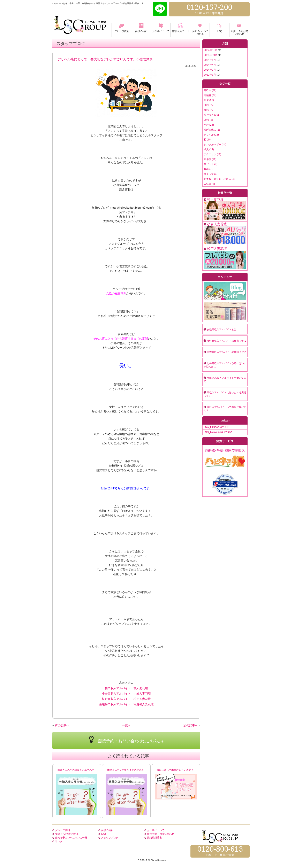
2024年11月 (210, 50)
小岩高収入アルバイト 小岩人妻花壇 (126, 693)
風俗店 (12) (210, 159)
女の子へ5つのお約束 (67, 834)
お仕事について (155, 830)
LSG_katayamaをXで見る (218, 432)
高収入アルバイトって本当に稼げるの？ (225, 409)
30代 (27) (209, 105)
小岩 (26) (209, 124)
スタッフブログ (109, 837)
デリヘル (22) (211, 134)
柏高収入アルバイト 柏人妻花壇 (126, 688)
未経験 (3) (209, 184)
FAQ (103, 834)
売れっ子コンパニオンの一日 (71, 837)
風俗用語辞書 (154, 837)
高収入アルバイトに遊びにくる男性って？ (225, 394)
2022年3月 (210, 74)
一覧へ (126, 725)
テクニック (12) (212, 154)
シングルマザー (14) (215, 144)
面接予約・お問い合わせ (160, 834)
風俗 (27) (209, 100)
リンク (58, 841)
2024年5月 (210, 60)
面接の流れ (107, 830)
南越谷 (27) (210, 95)
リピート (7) (210, 164)
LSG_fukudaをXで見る (216, 427)
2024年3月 (210, 69)
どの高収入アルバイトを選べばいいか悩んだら (225, 365)
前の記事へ (62, 725)
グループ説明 (62, 830)
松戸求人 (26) (211, 115)
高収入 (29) (210, 90)
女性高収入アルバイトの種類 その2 (226, 352)
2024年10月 (210, 55)
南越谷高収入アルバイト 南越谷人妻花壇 (126, 704)
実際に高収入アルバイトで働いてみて (225, 380)
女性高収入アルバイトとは (221, 329)
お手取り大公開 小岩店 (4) (219, 179)
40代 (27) (209, 110)
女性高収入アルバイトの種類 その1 (226, 340)
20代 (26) (209, 119)
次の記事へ (190, 725)
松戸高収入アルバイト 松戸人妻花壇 (126, 698)
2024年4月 (210, 64)
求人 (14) (209, 149)
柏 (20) (207, 139)
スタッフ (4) (210, 174)
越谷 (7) (208, 169)
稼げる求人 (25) (212, 129)
